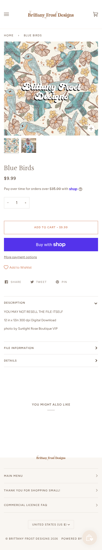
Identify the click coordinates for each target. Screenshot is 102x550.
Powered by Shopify (79, 538)
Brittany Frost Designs (29, 538)
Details (10, 360)
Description (14, 302)
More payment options (20, 257)
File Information (19, 348)
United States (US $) (49, 524)
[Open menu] (11, 14)
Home (9, 35)
